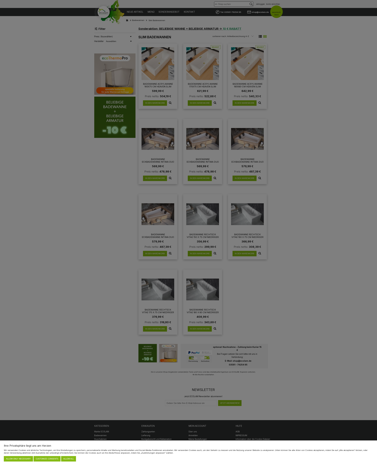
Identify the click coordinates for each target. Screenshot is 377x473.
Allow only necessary (18, 459)
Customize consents (47, 459)
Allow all (68, 459)
